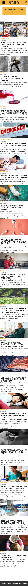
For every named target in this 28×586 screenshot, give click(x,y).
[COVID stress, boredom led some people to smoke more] (14, 437)
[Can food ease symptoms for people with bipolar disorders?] (14, 364)
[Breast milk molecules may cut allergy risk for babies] (14, 163)
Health (9, 584)
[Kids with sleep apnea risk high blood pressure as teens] (14, 401)
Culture (15, 584)
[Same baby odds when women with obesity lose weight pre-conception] (14, 330)
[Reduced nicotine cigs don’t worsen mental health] (14, 193)
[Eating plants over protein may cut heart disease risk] (14, 474)
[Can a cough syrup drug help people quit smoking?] (14, 98)
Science (3, 584)
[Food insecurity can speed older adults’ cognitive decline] (14, 29)
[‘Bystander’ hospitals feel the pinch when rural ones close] (14, 130)
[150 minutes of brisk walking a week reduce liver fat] (14, 64)
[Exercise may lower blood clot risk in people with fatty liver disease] (14, 296)
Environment (23, 584)
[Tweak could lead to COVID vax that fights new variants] (14, 227)
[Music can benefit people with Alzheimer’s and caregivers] (14, 261)
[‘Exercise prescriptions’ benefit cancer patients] (14, 508)
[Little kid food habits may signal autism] (14, 543)
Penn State (3, 40)
